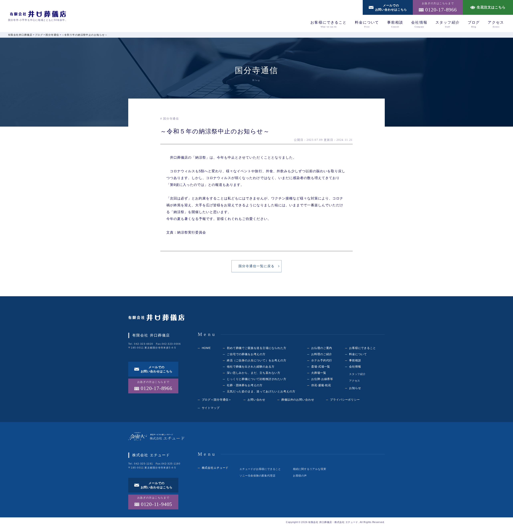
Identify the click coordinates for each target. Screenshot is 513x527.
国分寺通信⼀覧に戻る (256, 266)
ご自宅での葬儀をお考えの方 (246, 354)
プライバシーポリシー (345, 399)
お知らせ (355, 388)
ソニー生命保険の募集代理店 (257, 475)
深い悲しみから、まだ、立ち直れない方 (253, 372)
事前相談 (395, 24)
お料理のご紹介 (321, 354)
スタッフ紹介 (447, 24)
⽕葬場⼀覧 (318, 372)
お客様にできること (328, 24)
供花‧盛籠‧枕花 (321, 385)
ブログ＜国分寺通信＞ (216, 399)
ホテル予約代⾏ (321, 360)
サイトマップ (211, 407)
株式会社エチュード (215, 467)
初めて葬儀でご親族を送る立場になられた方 (256, 348)
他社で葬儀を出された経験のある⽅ (250, 366)
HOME (206, 348)
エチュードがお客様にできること (260, 469)
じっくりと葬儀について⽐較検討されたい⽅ (256, 379)
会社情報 (419, 24)
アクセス (496, 24)
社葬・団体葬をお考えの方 (245, 385)
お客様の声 (300, 475)
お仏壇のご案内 (321, 348)
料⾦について (367, 24)
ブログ (474, 24)
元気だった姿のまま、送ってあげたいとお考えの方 (261, 391)
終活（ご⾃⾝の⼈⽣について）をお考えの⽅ (256, 360)
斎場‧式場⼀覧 (320, 366)
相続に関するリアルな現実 (309, 469)
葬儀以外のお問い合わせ (297, 399)
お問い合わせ (256, 399)
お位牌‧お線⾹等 (322, 379)
